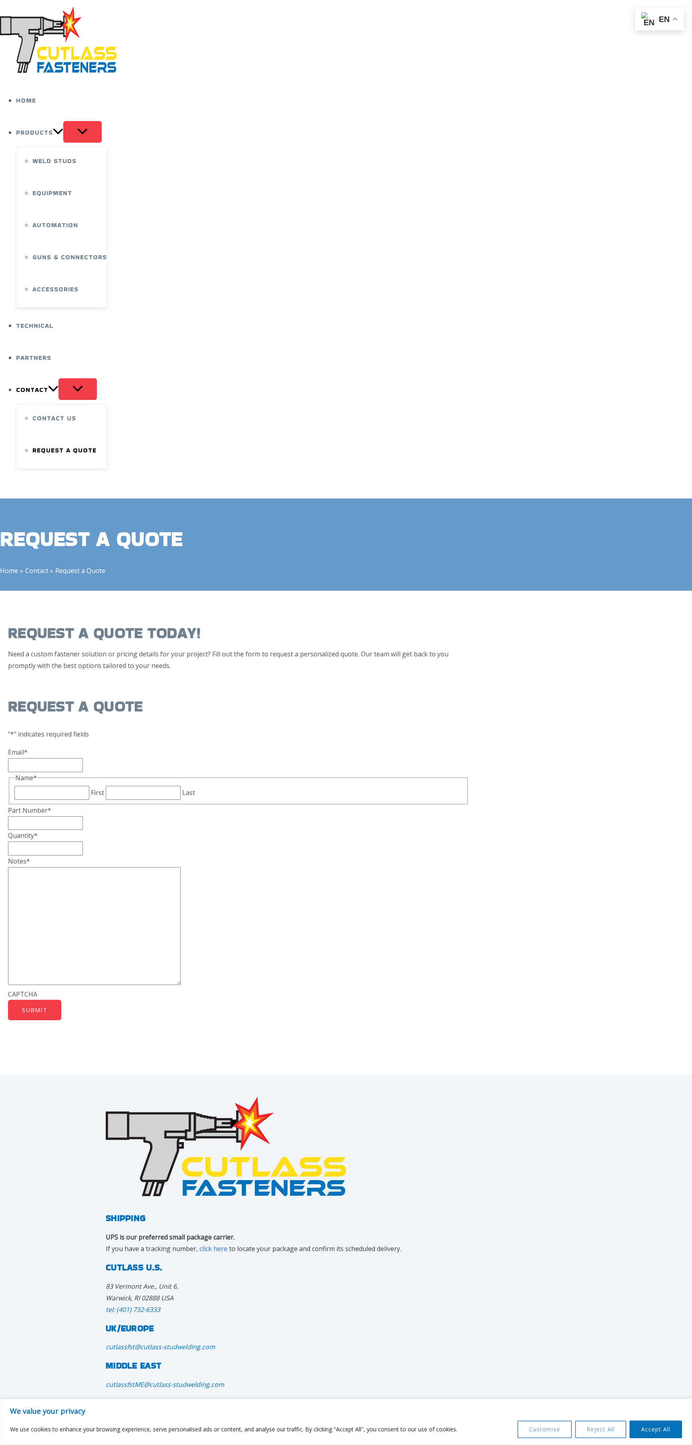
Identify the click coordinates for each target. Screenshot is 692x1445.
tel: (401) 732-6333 (133, 1309)
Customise (544, 1429)
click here (213, 1248)
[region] (346, 1422)
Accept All (655, 1429)
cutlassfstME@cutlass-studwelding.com (165, 1384)
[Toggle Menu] (82, 132)
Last (188, 792)
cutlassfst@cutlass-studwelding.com (160, 1346)
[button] (58, 132)
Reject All (601, 1429)
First (97, 792)
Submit (34, 1010)
